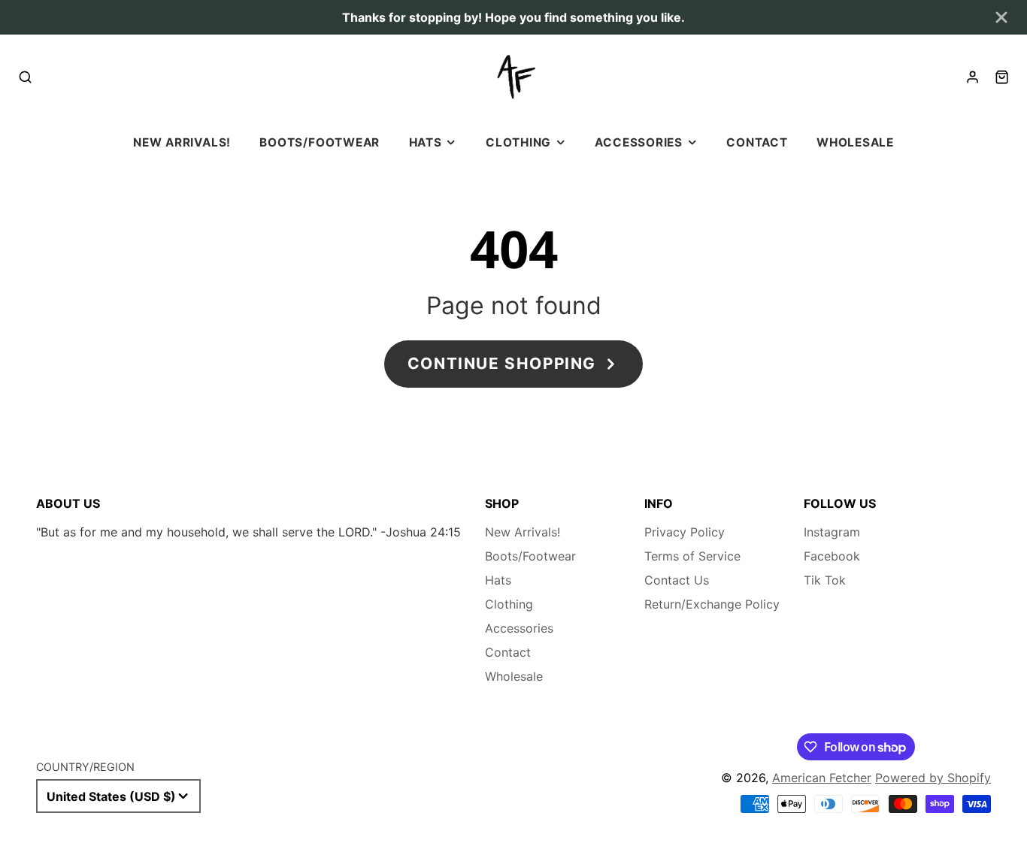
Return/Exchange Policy (712, 604)
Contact (756, 142)
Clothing (518, 142)
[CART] (1002, 77)
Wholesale (855, 142)
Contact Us (676, 580)
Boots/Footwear (319, 142)
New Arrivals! (182, 142)
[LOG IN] (972, 77)
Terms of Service (692, 556)
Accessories (638, 142)
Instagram (832, 531)
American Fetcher (821, 777)
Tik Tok (825, 580)
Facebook (832, 556)
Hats (425, 142)
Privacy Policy (684, 531)
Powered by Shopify (933, 777)
